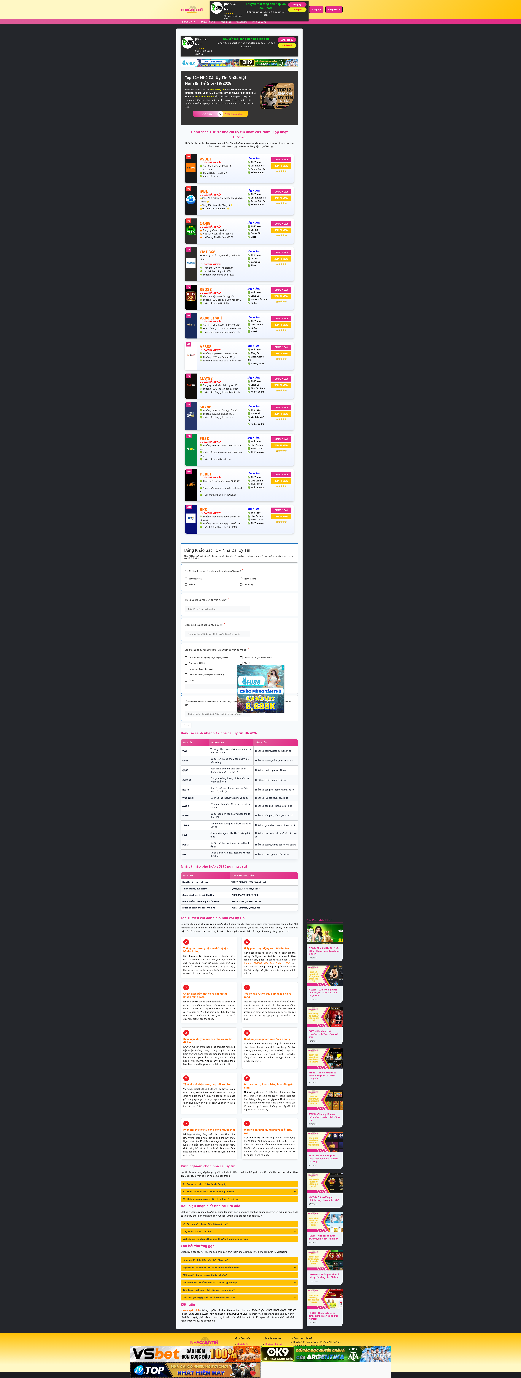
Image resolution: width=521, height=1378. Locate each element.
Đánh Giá (287, 45)
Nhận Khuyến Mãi (234, 113)
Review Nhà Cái (207, 21)
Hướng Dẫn (226, 21)
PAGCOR (258, 963)
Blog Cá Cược (259, 21)
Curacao (248, 963)
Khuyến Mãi (242, 21)
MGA (266, 963)
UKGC (287, 963)
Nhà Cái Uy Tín (188, 21)
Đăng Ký (297, 4)
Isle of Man (276, 963)
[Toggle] (295, 1184)
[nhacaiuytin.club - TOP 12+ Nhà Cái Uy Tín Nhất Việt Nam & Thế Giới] (192, 9)
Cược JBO (297, 9)
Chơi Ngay (207, 113)
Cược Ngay (286, 39)
